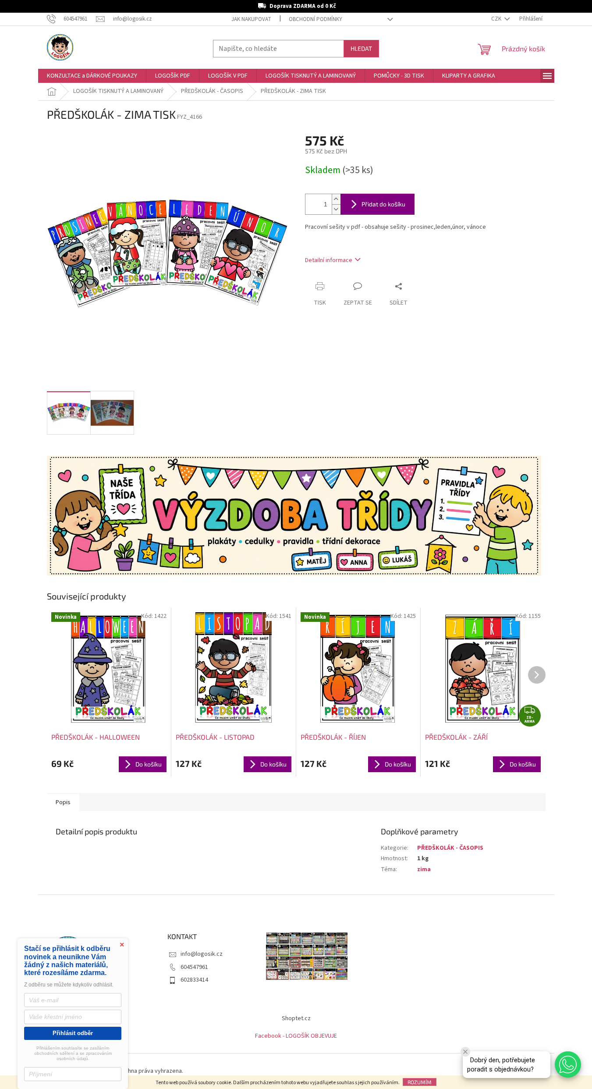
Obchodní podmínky (315, 19)
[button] (568, 1064)
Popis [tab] (63, 802)
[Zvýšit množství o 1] (336, 199)
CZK (497, 19)
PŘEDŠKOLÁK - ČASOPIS (450, 848)
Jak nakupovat (251, 19)
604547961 (194, 967)
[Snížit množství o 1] (336, 209)
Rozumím (420, 1082)
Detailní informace (328, 260)
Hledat (361, 48)
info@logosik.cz (202, 954)
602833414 (194, 979)
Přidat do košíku (383, 204)
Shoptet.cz (296, 1018)
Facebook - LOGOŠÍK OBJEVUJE (296, 1036)
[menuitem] (92, 76)
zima (424, 869)
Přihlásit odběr (73, 1033)
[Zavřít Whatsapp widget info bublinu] (465, 1052)
